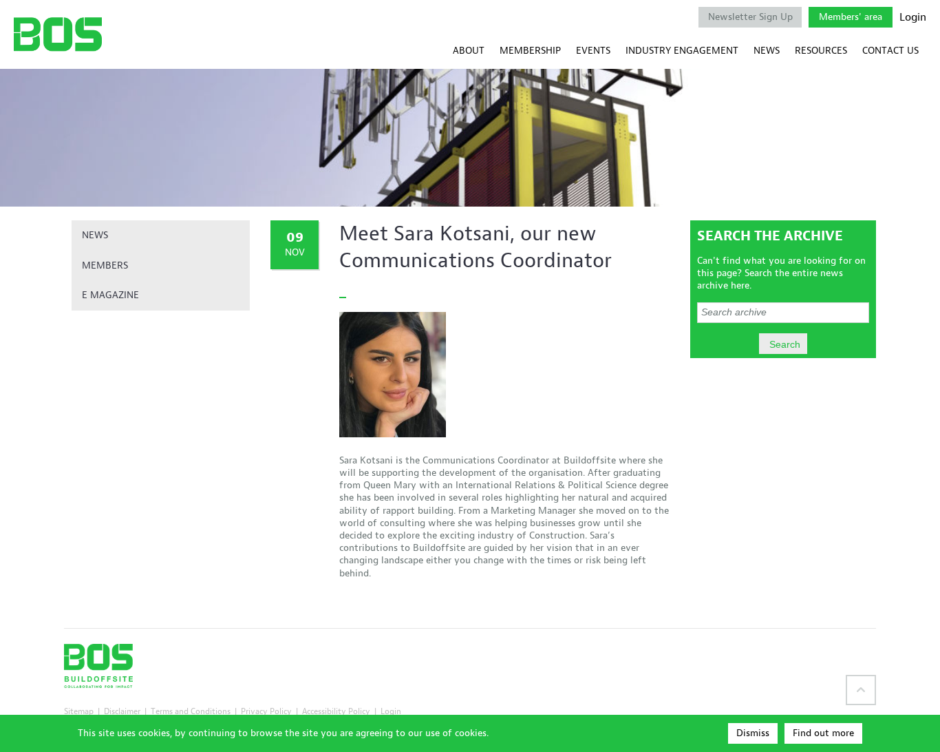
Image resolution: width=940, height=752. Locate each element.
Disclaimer (122, 711)
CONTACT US (890, 50)
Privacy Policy (266, 711)
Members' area (850, 16)
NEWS (767, 50)
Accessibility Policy (336, 711)
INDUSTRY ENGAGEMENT (682, 50)
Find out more (823, 733)
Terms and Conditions (191, 711)
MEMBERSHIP (530, 50)
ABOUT (468, 50)
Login (912, 17)
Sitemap (79, 711)
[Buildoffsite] (58, 34)
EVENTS (593, 50)
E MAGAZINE (110, 295)
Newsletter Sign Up (750, 16)
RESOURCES (821, 50)
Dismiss (752, 733)
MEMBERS (105, 265)
